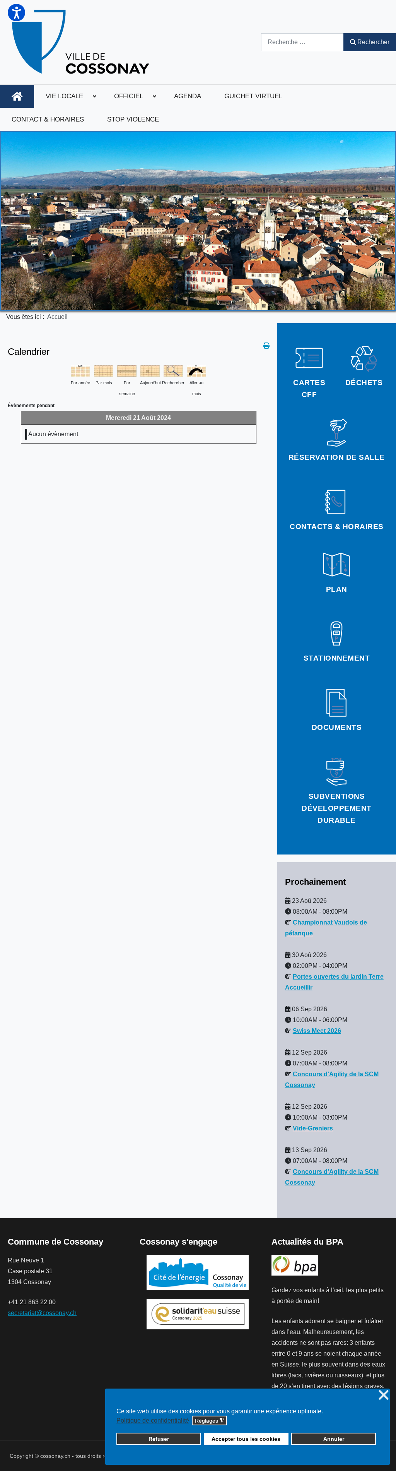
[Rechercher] (173, 370)
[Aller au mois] (196, 370)
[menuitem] (17, 96)
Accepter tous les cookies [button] (246, 1439)
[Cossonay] (82, 42)
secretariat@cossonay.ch (42, 1313)
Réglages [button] (209, 1421)
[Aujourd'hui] (150, 370)
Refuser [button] (158, 1439)
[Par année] (80, 370)
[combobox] (302, 42)
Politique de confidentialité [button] (152, 1420)
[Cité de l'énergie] (198, 1272)
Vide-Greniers (313, 1128)
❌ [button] (383, 1395)
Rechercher (373, 42)
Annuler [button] (333, 1439)
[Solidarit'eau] (198, 1313)
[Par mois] (103, 370)
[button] (16, 12)
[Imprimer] (266, 345)
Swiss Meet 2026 (317, 1030)
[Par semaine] (127, 370)
